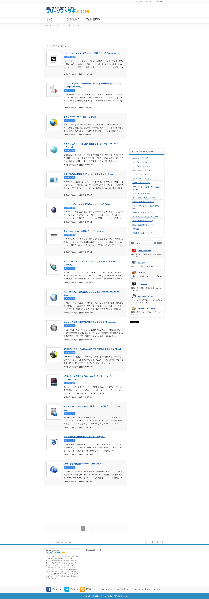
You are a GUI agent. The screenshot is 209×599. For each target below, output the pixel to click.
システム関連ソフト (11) (141, 174)
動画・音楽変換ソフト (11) (142, 221)
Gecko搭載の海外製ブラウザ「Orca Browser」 (84, 464)
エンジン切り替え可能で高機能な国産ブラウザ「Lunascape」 (91, 322)
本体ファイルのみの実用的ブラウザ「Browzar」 (85, 231)
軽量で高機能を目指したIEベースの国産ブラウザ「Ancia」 (89, 174)
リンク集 (140, 589)
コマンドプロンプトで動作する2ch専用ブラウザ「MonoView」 (91, 53)
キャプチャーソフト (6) (141, 170)
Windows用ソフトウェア (75, 20)
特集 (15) (135, 229)
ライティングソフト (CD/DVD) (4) (145, 217)
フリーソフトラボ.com (51, 542)
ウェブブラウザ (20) (140, 162)
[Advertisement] (85, 505)
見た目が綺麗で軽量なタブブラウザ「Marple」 (84, 437)
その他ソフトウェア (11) (141, 183)
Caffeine (141, 272)
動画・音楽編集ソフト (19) (142, 225)
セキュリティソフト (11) (141, 179)
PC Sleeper (142, 284)
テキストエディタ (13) (141, 193)
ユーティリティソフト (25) (142, 212)
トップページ (55, 20)
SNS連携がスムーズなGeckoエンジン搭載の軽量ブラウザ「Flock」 (93, 349)
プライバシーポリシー (155, 589)
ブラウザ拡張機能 (94, 20)
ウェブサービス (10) (140, 158)
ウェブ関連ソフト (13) (141, 166)
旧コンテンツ (63, 542)
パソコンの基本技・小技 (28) (143, 202)
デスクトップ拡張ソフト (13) (143, 198)
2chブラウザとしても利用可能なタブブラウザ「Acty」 (88, 204)
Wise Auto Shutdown (146, 308)
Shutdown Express (146, 296)
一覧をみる (158, 243)
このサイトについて (111, 589)
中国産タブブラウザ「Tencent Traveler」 (82, 117)
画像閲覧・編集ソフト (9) (142, 233)
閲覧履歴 (159, 2)
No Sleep (141, 263)
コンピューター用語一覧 (143, 2)
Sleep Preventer (144, 251)
